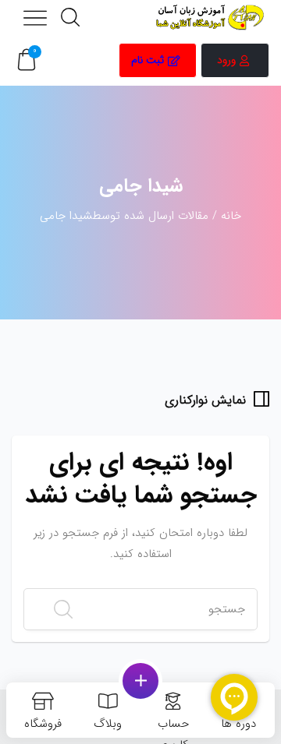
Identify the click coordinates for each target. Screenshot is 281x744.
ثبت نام (147, 60)
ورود (226, 60)
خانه (231, 215)
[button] (26, 60)
